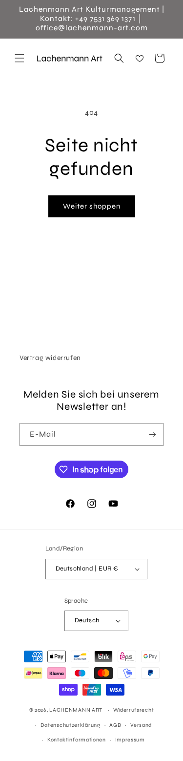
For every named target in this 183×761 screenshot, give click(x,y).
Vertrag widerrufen (50, 358)
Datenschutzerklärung (71, 725)
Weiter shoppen (92, 206)
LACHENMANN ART (76, 710)
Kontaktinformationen (76, 740)
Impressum (130, 740)
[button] (19, 58)
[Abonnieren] (152, 434)
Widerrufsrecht (133, 710)
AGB (115, 725)
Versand (141, 725)
